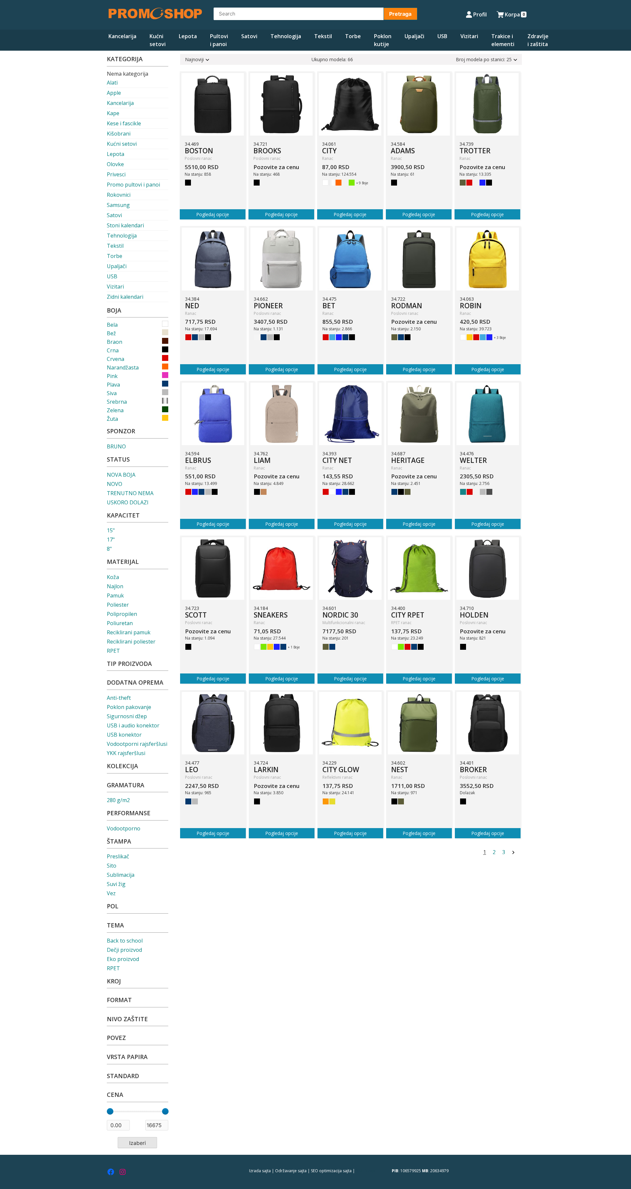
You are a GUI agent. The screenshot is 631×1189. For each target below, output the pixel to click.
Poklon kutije (382, 40)
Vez (111, 893)
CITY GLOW (340, 769)
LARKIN (266, 769)
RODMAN (406, 305)
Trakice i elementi (502, 40)
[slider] (110, 1111)
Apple (114, 92)
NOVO (114, 484)
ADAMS (403, 150)
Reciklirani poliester (131, 641)
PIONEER (268, 305)
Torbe (353, 36)
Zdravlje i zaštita (538, 40)
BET (328, 305)
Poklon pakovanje (129, 707)
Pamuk (115, 595)
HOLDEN (474, 615)
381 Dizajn (365, 1171)
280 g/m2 (118, 800)
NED (192, 305)
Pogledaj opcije (212, 214)
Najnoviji (194, 59)
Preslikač (118, 856)
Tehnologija (285, 36)
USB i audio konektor (133, 725)
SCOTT (196, 615)
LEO (191, 769)
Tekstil (323, 36)
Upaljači (414, 36)
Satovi (249, 36)
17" (111, 539)
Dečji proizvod (124, 949)
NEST (399, 769)
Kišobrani (118, 133)
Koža (113, 577)
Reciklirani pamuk (129, 632)
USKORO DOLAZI (128, 502)
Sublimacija (120, 874)
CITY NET (337, 460)
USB (442, 36)
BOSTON (199, 150)
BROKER (473, 769)
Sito (111, 865)
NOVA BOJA (121, 474)
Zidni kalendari (125, 296)
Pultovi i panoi (219, 40)
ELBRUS (198, 460)
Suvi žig (116, 884)
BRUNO (116, 446)
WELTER (473, 460)
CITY (329, 150)
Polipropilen (122, 614)
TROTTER (475, 150)
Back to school (125, 940)
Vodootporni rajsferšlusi (137, 743)
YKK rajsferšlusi (126, 753)
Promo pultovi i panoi (133, 184)
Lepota (188, 36)
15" (111, 530)
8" (109, 548)
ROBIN (470, 305)
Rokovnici (118, 194)
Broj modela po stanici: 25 (484, 59)
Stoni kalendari (125, 225)
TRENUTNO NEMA (130, 493)
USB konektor (124, 734)
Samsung (118, 205)
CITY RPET (407, 615)
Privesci (116, 174)
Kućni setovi (158, 40)
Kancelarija (122, 36)
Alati (112, 82)
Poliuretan (120, 623)
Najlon (115, 586)
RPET (113, 650)
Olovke (115, 164)
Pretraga (400, 14)
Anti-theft (119, 697)
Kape (113, 113)
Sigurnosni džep (127, 716)
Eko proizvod (123, 959)
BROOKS (267, 150)
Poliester (118, 604)
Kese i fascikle (124, 123)
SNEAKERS (271, 615)
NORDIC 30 (340, 615)
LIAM (262, 460)
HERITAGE (408, 460)
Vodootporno (123, 828)
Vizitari (469, 36)
